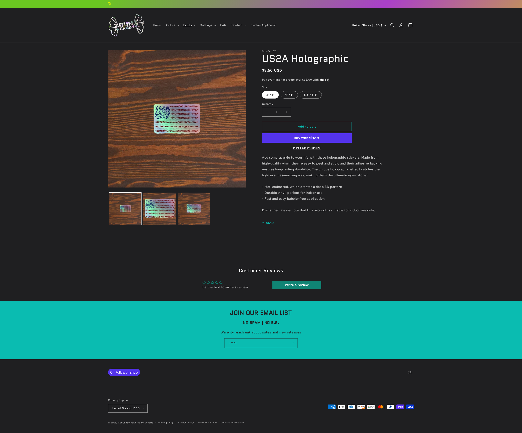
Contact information (232, 422)
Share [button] (270, 223)
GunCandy (124, 422)
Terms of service (207, 422)
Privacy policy (185, 422)
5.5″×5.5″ (310, 94)
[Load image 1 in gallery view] (125, 209)
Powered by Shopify (142, 422)
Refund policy (165, 422)
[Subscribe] (293, 343)
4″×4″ (289, 94)
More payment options (307, 147)
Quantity (267, 103)
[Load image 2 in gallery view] (159, 209)
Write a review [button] (297, 285)
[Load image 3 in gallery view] (194, 209)
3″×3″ (270, 94)
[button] (172, 25)
